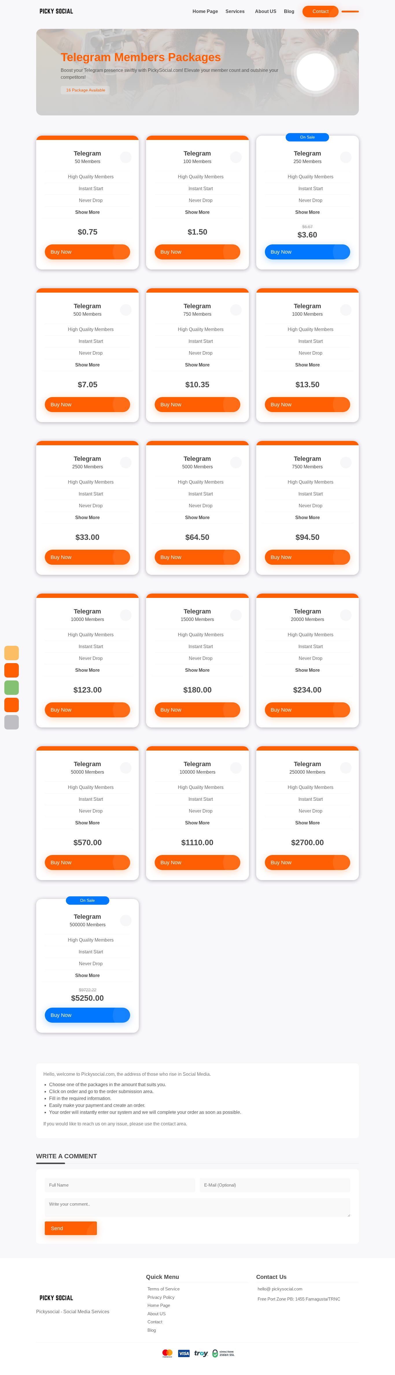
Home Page (205, 11)
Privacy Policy (161, 1297)
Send (57, 1228)
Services (235, 11)
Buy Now (61, 252)
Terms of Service (163, 1288)
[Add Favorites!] (126, 157)
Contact (320, 11)
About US (265, 11)
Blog (289, 11)
